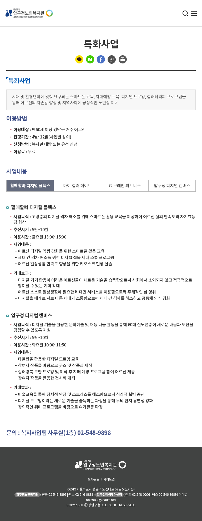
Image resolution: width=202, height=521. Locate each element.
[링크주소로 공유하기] (112, 59)
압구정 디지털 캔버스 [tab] (172, 185)
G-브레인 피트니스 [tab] (125, 185)
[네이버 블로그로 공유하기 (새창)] (90, 59)
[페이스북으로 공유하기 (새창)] (101, 59)
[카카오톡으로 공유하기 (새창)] (79, 59)
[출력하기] (123, 59)
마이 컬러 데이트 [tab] (77, 185)
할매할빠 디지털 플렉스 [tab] (30, 185)
